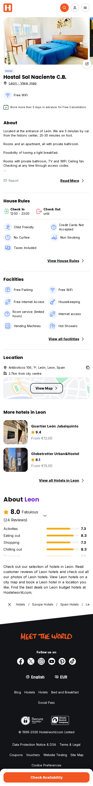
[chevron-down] (45, 515)
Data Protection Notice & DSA (34, 744)
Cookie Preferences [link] (46, 765)
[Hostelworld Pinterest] (62, 661)
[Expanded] (9, 604)
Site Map (77, 755)
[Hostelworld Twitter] (30, 661)
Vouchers (33, 755)
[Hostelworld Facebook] (20, 661)
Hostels (29, 692)
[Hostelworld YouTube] (51, 661)
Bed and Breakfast (65, 692)
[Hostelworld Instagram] (41, 661)
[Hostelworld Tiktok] (72, 661)
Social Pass (46, 702)
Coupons (16, 755)
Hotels (43, 692)
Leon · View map (23, 83)
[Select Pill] (64, 7)
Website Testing (55, 755)
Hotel (8, 71)
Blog (17, 692)
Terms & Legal (69, 744)
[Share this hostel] (87, 63)
